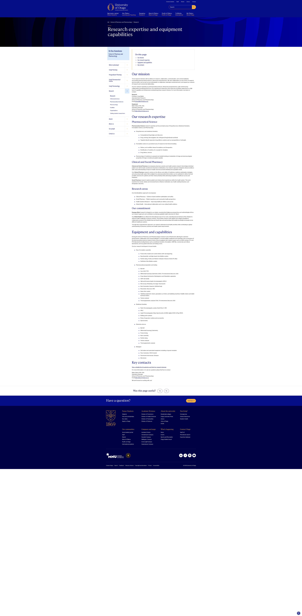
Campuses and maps (148, 429)
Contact (194, 1)
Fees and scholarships (128, 416)
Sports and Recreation (167, 437)
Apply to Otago (126, 421)
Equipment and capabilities (145, 62)
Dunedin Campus (146, 437)
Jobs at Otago (164, 421)
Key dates (124, 418)
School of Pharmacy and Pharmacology (121, 22)
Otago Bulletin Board (166, 439)
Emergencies (183, 414)
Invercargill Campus (146, 441)
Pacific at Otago (126, 441)
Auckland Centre (145, 432)
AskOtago (190, 400)
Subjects (124, 414)
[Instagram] (190, 455)
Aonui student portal (127, 432)
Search (116, 465)
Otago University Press (167, 416)
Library (188, 1)
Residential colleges (166, 414)
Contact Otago (185, 429)
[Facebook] (185, 455)
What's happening (167, 429)
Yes (160, 390)
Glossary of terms (129, 465)
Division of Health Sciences (148, 416)
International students (128, 444)
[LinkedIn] (181, 455)
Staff (177, 1)
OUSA (162, 423)
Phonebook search (185, 434)
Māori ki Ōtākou (126, 439)
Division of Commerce (147, 414)
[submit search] (194, 7)
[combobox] (180, 7)
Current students (170, 1)
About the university (168, 411)
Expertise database (185, 437)
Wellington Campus (146, 439)
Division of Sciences (146, 421)
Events (162, 434)
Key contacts (141, 65)
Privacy (150, 465)
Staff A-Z (182, 432)
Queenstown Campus (147, 444)
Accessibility (156, 465)
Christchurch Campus (147, 434)
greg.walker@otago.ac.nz (141, 101)
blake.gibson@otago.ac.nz (142, 111)
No (166, 390)
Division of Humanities (147, 418)
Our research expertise (144, 60)
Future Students (128, 411)
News (162, 432)
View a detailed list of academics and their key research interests (149, 367)
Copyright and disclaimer (141, 465)
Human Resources (185, 416)
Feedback (121, 465)
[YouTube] (194, 455)
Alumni (182, 1)
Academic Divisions (148, 411)
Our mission (141, 58)
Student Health (184, 418)
